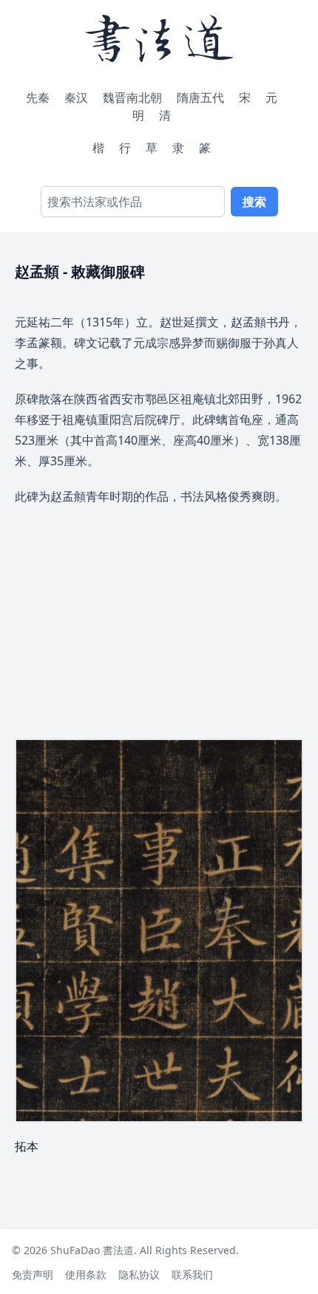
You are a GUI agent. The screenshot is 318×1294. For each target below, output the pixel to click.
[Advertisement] (159, 611)
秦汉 (76, 97)
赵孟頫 (39, 271)
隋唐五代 (200, 97)
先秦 (38, 97)
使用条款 (85, 1274)
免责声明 (32, 1274)
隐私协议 (139, 1274)
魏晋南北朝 (132, 97)
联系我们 (192, 1274)
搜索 (254, 202)
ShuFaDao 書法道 (92, 1250)
